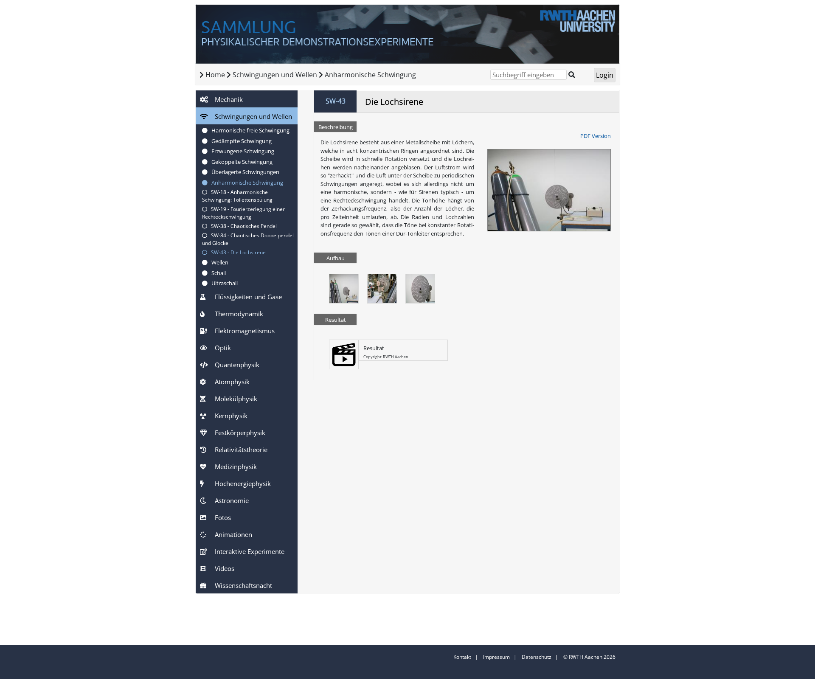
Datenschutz (536, 657)
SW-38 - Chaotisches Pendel (242, 226)
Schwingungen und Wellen (276, 74)
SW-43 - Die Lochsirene (236, 252)
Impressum (496, 657)
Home (215, 74)
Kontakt (462, 657)
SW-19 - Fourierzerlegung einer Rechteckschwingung (243, 212)
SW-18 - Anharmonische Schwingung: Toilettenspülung (237, 195)
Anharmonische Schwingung (370, 74)
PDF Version (595, 136)
